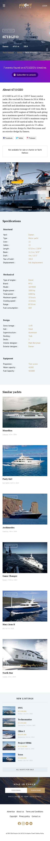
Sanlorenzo (21, 737)
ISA (3, 628)
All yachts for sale (25, 769)
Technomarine (25, 719)
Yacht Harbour (25, 6)
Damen (5, 46)
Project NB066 (24, 743)
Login (44, 6)
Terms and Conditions (34, 811)
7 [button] (26, 207)
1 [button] (18, 207)
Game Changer (10, 576)
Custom (5, 677)
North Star (8, 672)
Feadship (5, 531)
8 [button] (27, 207)
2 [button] (19, 207)
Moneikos (7, 430)
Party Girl (7, 479)
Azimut (20, 714)
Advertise (11, 811)
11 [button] (31, 207)
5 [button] (23, 207)
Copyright (13, 816)
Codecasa (5, 434)
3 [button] (21, 207)
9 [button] (28, 207)
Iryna (20, 754)
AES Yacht (21, 749)
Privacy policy (24, 816)
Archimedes (8, 527)
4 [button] (22, 207)
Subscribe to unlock (26, 74)
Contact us (36, 816)
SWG (20, 707)
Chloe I (21, 731)
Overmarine (22, 725)
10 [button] (30, 207)
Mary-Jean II (9, 624)
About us (20, 811)
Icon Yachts (6, 483)
